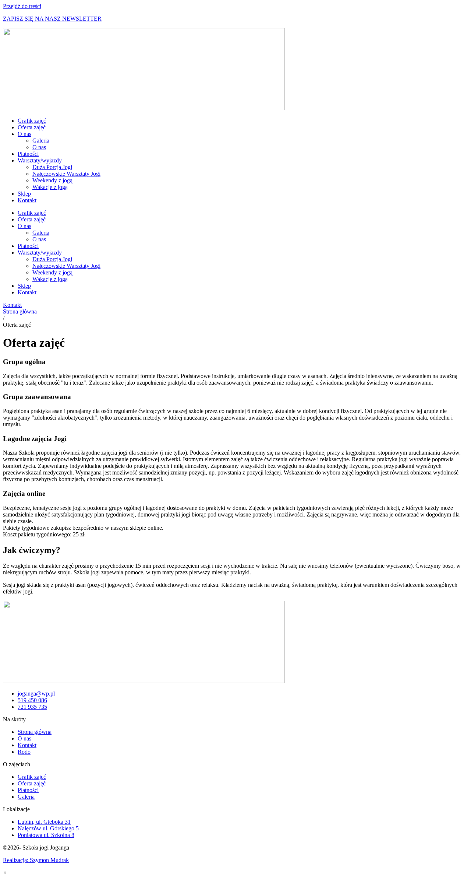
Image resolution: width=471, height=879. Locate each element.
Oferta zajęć (32, 127)
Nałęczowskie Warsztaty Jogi (66, 174)
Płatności (28, 154)
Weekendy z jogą (52, 180)
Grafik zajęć (32, 121)
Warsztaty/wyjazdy (40, 160)
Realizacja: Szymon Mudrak (36, 860)
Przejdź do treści (22, 6)
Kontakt (27, 200)
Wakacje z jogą (50, 187)
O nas (24, 134)
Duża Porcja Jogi (52, 167)
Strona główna (20, 311)
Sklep (24, 193)
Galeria (40, 140)
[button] (5, 872)
